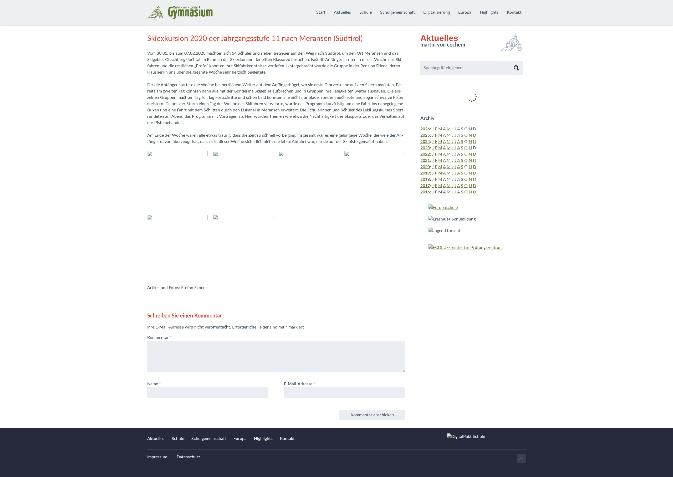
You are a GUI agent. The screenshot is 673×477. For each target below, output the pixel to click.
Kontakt (514, 12)
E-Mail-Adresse (299, 384)
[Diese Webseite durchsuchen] (516, 68)
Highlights (489, 12)
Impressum (157, 457)
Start (320, 12)
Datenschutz (188, 457)
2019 (425, 173)
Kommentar (159, 338)
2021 (425, 160)
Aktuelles (342, 12)
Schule (365, 12)
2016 (425, 192)
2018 (425, 179)
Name (154, 384)
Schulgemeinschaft (397, 12)
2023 (425, 148)
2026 (425, 129)
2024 (425, 142)
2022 (425, 154)
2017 (425, 186)
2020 (425, 167)
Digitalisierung (436, 12)
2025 (425, 135)
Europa (464, 12)
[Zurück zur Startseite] (180, 12)
